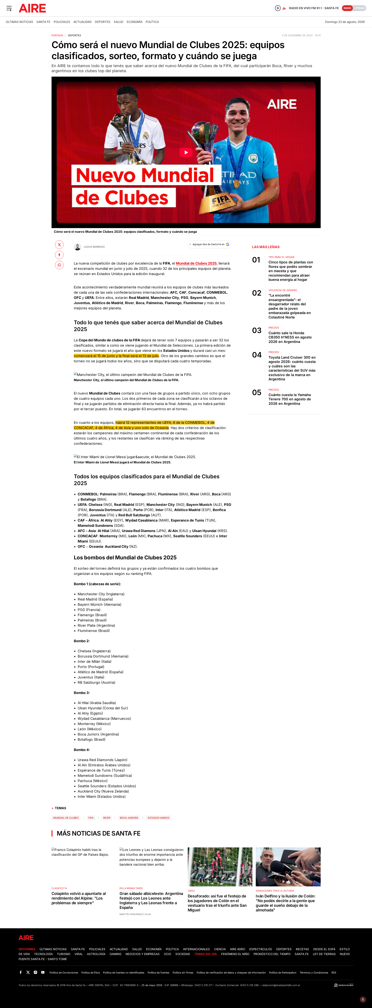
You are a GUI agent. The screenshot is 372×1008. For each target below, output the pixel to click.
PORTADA (57, 35)
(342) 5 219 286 (249, 985)
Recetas (302, 949)
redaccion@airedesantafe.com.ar (281, 985)
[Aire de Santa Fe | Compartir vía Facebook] (59, 254)
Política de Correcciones (64, 972)
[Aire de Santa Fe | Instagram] (36, 972)
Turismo (63, 954)
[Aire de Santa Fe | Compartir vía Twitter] (59, 244)
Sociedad (182, 954)
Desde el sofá (324, 949)
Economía (134, 22)
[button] (9, 8)
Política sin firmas (183, 972)
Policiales (62, 22)
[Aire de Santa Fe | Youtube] (43, 972)
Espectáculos (260, 949)
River (106, 817)
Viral (79, 954)
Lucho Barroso (94, 246)
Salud (118, 22)
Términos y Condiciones (314, 972)
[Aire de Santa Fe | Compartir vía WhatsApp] (59, 265)
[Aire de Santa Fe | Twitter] (28, 972)
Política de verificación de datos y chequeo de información (231, 972)
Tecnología (43, 954)
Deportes (102, 22)
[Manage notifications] (363, 999)
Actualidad (82, 22)
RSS (334, 972)
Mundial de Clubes (66, 817)
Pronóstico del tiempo (272, 954)
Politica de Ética (90, 972)
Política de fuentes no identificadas (123, 972)
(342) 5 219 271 (203, 985)
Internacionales (196, 949)
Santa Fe (43, 22)
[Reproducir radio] (278, 8)
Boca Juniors (129, 817)
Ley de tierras (325, 954)
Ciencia (220, 949)
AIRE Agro (237, 949)
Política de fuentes (158, 972)
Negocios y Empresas (143, 954)
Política (152, 22)
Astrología (96, 954)
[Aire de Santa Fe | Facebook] (21, 972)
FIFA (91, 817)
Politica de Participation (282, 972)
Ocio (167, 954)
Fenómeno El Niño (235, 954)
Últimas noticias (19, 22)
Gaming (115, 954)
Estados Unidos (158, 817)
